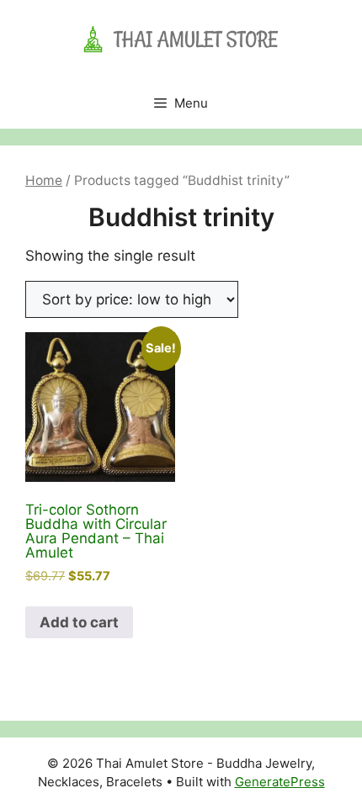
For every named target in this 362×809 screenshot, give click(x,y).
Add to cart (79, 622)
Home (43, 180)
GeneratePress (280, 782)
